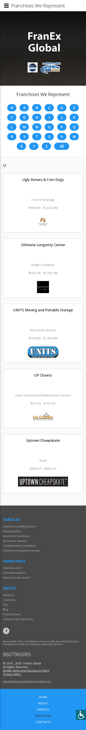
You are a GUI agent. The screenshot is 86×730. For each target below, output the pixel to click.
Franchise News (12, 614)
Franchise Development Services (21, 550)
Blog (5, 609)
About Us (8, 595)
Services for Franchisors (16, 536)
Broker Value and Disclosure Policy (26, 670)
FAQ (5, 604)
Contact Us (9, 600)
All (62, 146)
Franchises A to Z (12, 568)
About (43, 703)
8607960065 (17, 654)
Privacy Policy (12, 674)
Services (43, 709)
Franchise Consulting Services (19, 526)
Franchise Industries (14, 573)
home (43, 697)
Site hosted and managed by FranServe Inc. (27, 681)
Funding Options (12, 531)
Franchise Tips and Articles (18, 619)
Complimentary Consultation (19, 545)
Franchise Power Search (16, 577)
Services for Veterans (15, 541)
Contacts (43, 722)
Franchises (43, 716)
